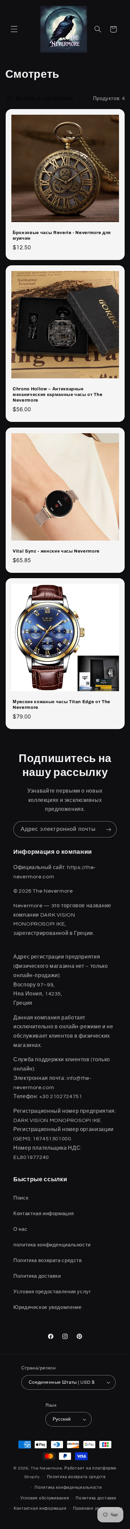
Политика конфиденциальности (68, 1487)
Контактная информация (40, 1508)
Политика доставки (96, 1498)
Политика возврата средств (76, 1477)
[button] (14, 29)
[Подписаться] (108, 829)
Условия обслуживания (44, 1498)
